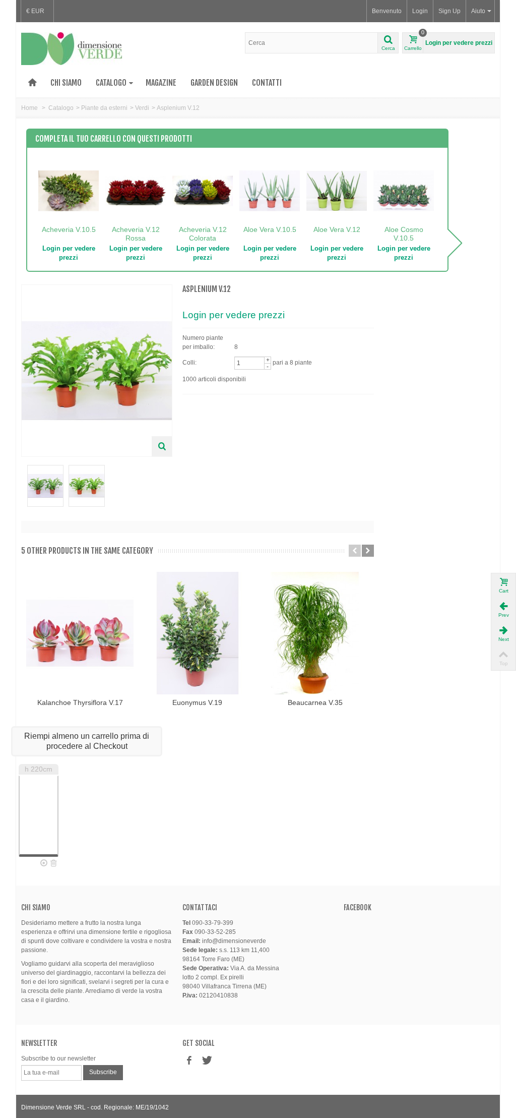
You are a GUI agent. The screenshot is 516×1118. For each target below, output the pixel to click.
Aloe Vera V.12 (336, 229)
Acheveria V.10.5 (69, 229)
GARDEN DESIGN (214, 83)
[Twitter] (206, 1060)
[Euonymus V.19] (197, 633)
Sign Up (449, 11)
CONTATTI (267, 83)
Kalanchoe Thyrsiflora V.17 (80, 702)
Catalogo (111, 83)
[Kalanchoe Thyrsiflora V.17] (80, 633)
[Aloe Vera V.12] (336, 190)
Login (420, 11)
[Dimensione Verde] (71, 48)
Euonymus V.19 (197, 702)
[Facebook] (189, 1060)
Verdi (142, 107)
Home (29, 107)
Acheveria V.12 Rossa (136, 233)
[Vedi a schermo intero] (162, 446)
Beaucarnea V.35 (315, 702)
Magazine (161, 83)
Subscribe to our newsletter (58, 1058)
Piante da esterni (104, 107)
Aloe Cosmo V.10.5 (403, 233)
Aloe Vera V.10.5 (269, 229)
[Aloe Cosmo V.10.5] (403, 190)
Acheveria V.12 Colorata (203, 233)
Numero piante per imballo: (202, 342)
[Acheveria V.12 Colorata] (202, 190)
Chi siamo (66, 83)
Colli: (189, 362)
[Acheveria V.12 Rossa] (135, 190)
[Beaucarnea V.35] (315, 633)
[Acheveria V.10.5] (68, 190)
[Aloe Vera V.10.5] (269, 190)
